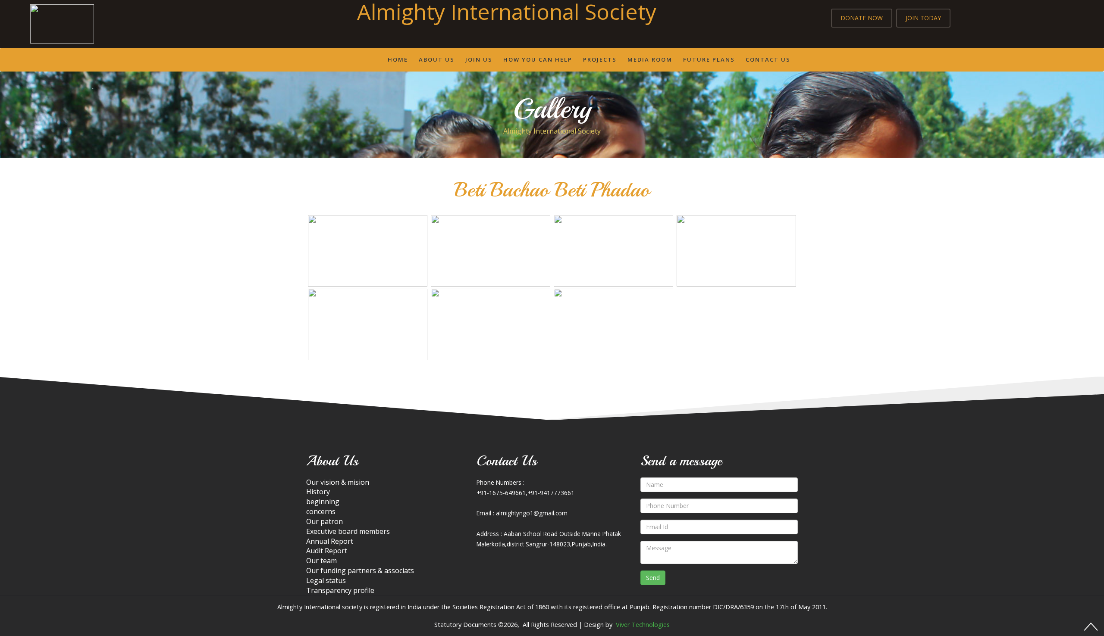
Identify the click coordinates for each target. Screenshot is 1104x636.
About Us (437, 59)
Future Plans (709, 59)
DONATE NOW (862, 18)
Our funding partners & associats (360, 570)
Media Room (649, 59)
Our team (321, 560)
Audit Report (326, 550)
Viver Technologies (643, 624)
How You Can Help (537, 59)
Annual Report (329, 541)
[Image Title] (367, 251)
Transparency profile (340, 590)
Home (398, 59)
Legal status (326, 580)
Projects (600, 59)
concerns (321, 511)
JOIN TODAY (923, 18)
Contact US (768, 59)
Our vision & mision (337, 482)
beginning (322, 501)
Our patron (324, 521)
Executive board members (348, 531)
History (318, 491)
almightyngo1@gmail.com (532, 513)
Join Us (478, 59)
